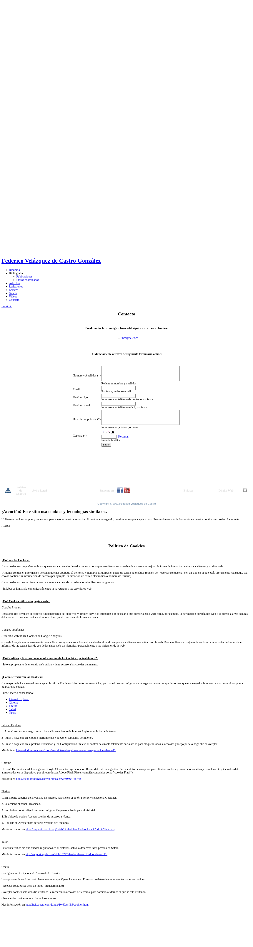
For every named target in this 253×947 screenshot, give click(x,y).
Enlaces (13, 289)
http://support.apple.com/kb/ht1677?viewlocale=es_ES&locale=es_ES (66, 854)
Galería (13, 293)
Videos (13, 296)
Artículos (14, 283)
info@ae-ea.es (129, 337)
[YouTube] (127, 492)
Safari (12, 709)
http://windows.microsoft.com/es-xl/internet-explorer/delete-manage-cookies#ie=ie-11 (66, 750)
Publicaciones (24, 276)
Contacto (14, 299)
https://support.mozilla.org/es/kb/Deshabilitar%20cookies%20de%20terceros (70, 829)
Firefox (13, 705)
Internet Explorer (19, 699)
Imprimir (6, 306)
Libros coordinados (27, 279)
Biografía (14, 269)
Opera (12, 712)
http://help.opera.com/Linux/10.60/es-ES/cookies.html (57, 904)
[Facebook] (120, 492)
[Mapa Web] (8, 492)
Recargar (123, 436)
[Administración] (245, 491)
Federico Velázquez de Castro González (51, 260)
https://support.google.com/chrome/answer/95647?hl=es (48, 778)
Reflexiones (16, 286)
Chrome (13, 702)
